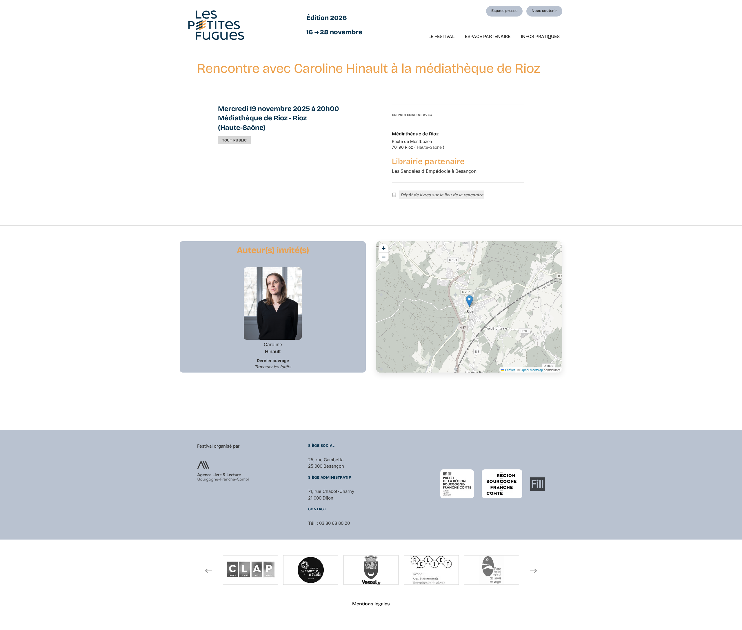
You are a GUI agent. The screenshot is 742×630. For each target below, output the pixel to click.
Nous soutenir (544, 10)
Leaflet (509, 369)
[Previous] (209, 571)
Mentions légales (371, 604)
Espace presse (504, 10)
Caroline (273, 348)
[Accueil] (216, 25)
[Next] (533, 571)
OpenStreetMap (532, 369)
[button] (469, 301)
